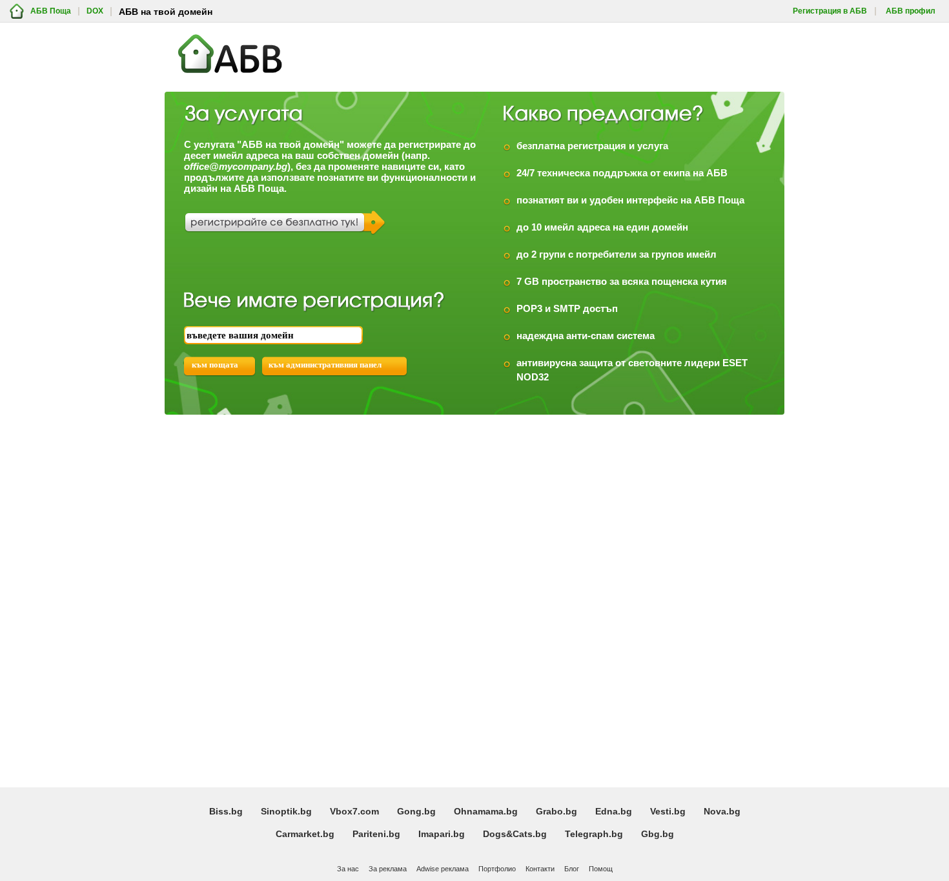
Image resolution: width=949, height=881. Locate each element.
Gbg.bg (657, 834)
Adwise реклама (442, 869)
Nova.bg (722, 811)
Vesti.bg (668, 811)
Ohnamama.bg (486, 811)
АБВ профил (910, 11)
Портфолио (497, 869)
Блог (571, 869)
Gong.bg (416, 811)
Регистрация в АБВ (830, 11)
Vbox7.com (354, 811)
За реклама (388, 869)
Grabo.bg (556, 811)
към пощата (215, 364)
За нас (348, 869)
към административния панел (325, 364)
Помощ (601, 869)
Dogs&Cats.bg (515, 834)
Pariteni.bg (376, 834)
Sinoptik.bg (286, 811)
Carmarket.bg (305, 834)
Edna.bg (613, 811)
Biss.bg (226, 811)
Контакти (540, 869)
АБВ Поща (50, 11)
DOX (95, 11)
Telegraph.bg (594, 834)
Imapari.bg (441, 834)
